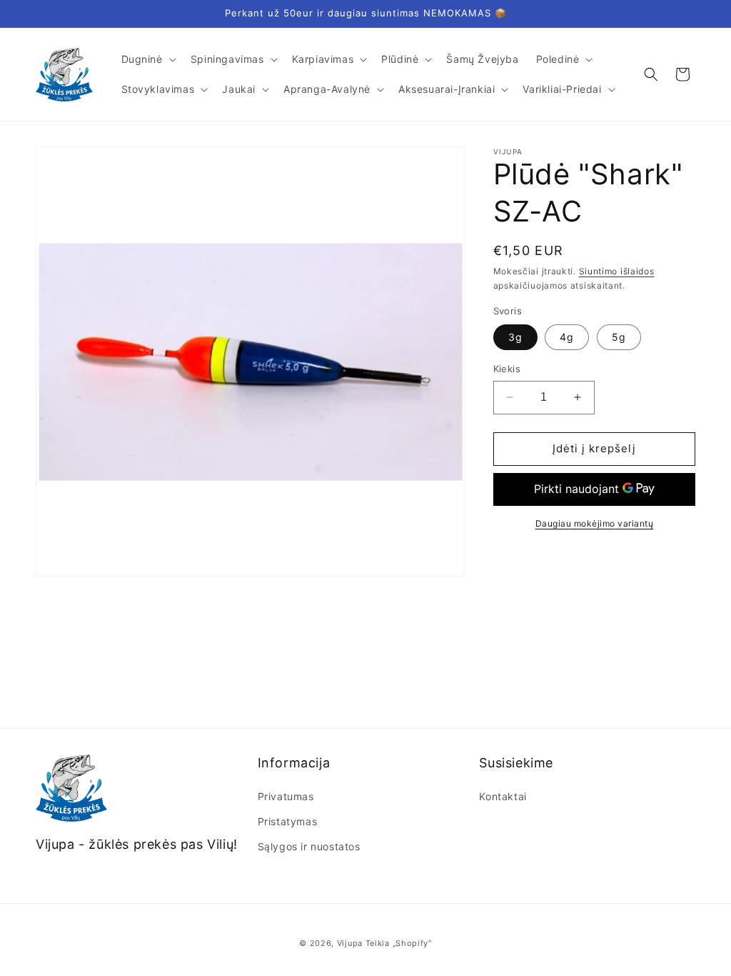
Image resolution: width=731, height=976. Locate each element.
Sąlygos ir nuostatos (309, 846)
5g (619, 337)
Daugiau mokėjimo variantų (594, 523)
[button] (147, 59)
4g (567, 337)
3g (515, 337)
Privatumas (286, 796)
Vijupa (350, 943)
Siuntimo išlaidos (617, 271)
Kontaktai (502, 796)
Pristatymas (288, 821)
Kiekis (506, 368)
